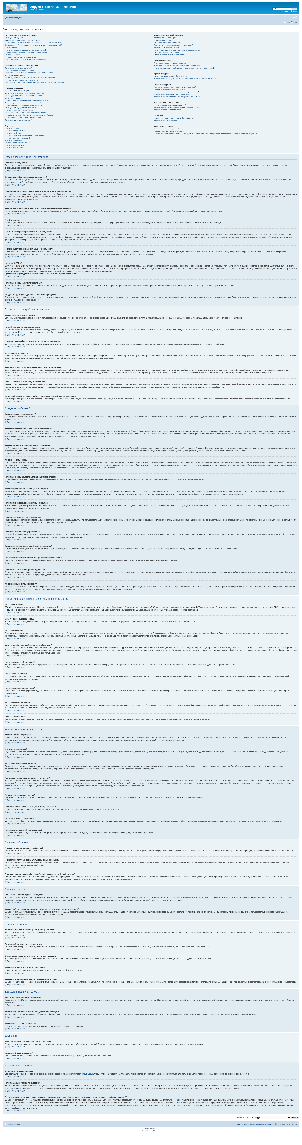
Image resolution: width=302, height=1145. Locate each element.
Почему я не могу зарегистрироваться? (21, 57)
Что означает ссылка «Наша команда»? (170, 55)
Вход (295, 22)
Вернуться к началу (16, 170)
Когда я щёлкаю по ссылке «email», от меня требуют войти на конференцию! (35, 82)
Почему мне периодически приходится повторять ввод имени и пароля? (34, 42)
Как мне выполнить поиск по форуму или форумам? (175, 87)
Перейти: (240, 1117)
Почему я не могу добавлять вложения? (21, 108)
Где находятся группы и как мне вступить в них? (173, 45)
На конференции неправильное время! (20, 70)
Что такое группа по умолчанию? (167, 52)
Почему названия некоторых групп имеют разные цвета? (177, 50)
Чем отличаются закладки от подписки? (170, 105)
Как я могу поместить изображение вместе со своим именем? (30, 78)
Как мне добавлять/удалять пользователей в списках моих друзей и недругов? (185, 79)
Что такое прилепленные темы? (17, 143)
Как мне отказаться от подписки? (167, 110)
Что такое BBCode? (12, 128)
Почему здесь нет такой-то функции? (169, 131)
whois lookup (174, 1100)
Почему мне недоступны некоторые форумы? (23, 105)
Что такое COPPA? (12, 55)
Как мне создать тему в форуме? (18, 91)
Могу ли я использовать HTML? (17, 131)
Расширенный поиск (289, 11)
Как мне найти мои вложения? (166, 121)
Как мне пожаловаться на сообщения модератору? (25, 113)
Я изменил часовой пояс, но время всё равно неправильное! (29, 73)
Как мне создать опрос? (14, 98)
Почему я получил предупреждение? (19, 110)
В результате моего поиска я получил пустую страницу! (176, 92)
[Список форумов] (16, 8)
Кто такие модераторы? (163, 40)
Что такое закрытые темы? (15, 145)
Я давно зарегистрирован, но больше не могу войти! (26, 52)
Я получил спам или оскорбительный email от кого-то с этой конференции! (184, 68)
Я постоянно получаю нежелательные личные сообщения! (177, 65)
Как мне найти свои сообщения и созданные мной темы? (177, 97)
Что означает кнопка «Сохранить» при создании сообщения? (29, 115)
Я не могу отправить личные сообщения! (170, 63)
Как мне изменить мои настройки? (18, 68)
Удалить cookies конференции (261, 1124)
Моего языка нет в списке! (15, 75)
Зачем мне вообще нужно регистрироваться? (23, 40)
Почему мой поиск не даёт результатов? (170, 89)
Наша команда (241, 1124)
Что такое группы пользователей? (167, 42)
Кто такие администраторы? (165, 38)
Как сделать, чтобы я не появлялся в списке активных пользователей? (33, 45)
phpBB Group (87, 1074)
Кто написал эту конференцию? (166, 129)
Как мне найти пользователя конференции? (171, 94)
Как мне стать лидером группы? (167, 47)
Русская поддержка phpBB (151, 1130)
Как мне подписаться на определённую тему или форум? (177, 107)
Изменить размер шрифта (295, 17)
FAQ (288, 22)
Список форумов (14, 18)
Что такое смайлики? (13, 133)
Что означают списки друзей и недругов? (170, 76)
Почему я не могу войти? (15, 38)
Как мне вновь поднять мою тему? (18, 120)
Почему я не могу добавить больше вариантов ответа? (27, 100)
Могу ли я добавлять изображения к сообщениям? (25, 135)
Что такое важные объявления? (17, 138)
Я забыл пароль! (11, 47)
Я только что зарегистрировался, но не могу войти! (25, 50)
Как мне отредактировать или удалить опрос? (23, 103)
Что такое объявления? (14, 140)
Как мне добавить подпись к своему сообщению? (24, 96)
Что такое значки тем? (14, 148)
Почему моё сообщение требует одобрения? (23, 117)
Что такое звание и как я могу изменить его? (22, 80)
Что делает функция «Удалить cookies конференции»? (26, 59)
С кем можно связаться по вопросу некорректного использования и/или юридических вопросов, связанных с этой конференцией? (206, 134)
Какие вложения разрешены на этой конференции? (174, 118)
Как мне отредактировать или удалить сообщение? (25, 93)
